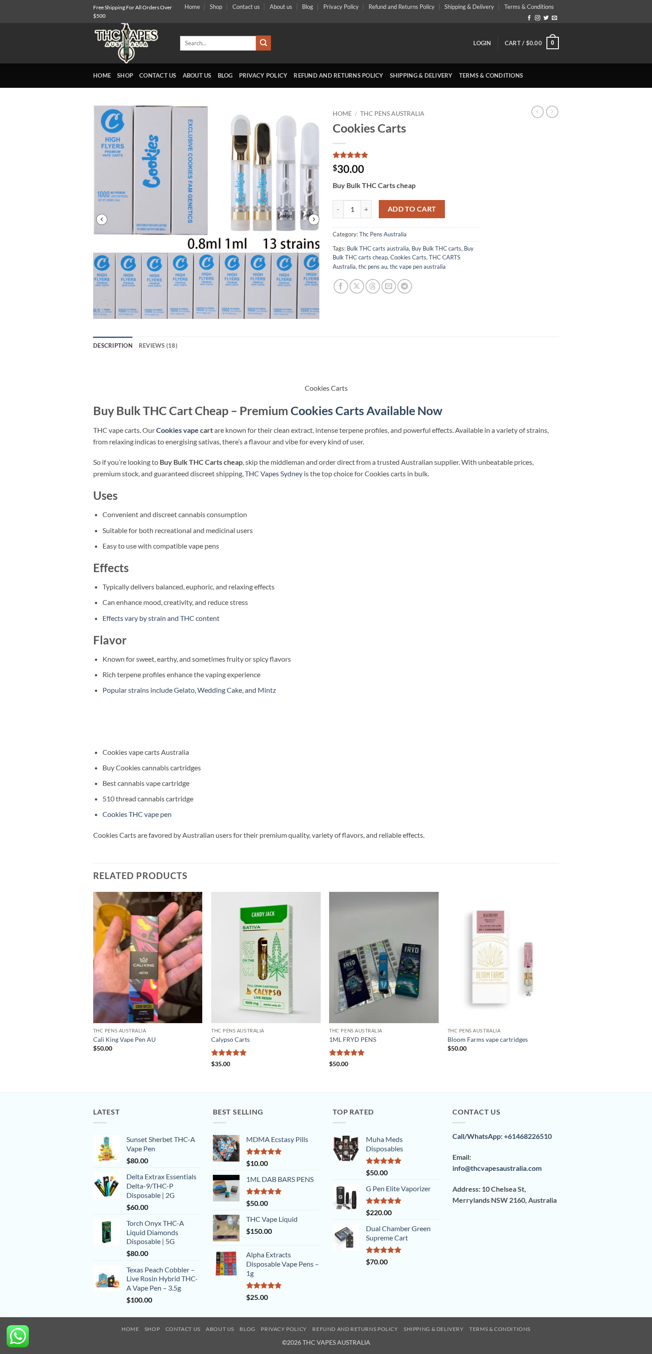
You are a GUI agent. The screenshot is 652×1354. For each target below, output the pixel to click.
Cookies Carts (408, 257)
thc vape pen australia (418, 266)
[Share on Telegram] (404, 286)
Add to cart (412, 209)
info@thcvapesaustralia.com (497, 1168)
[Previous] (93, 991)
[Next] (556, 991)
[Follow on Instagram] (537, 18)
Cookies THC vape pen (137, 814)
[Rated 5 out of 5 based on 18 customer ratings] (406, 154)
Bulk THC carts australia (378, 248)
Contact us (246, 6)
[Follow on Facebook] (529, 18)
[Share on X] (357, 286)
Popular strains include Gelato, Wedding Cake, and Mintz (189, 690)
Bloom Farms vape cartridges (488, 1039)
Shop (216, 6)
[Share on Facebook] (341, 286)
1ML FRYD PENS (352, 1039)
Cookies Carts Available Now (366, 410)
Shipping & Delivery (469, 6)
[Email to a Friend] (388, 286)
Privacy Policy (341, 6)
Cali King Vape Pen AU (124, 1039)
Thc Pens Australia (392, 113)
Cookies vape (177, 430)
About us (281, 6)
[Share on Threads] (372, 286)
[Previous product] (552, 112)
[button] (482, 43)
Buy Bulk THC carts (436, 248)
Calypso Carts (230, 1039)
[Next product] (537, 112)
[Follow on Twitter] (546, 18)
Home (192, 6)
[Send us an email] (554, 18)
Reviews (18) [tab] (158, 345)
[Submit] (263, 43)
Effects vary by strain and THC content (161, 618)
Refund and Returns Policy (402, 6)
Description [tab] (113, 345)
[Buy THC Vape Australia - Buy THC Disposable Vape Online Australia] (130, 43)
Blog (307, 6)
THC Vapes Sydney (273, 473)
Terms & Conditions (529, 6)
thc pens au (372, 266)
